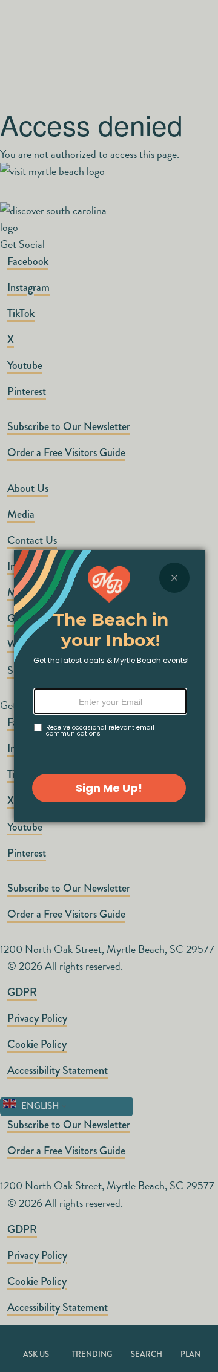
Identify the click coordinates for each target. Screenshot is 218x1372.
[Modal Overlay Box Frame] (109, 686)
